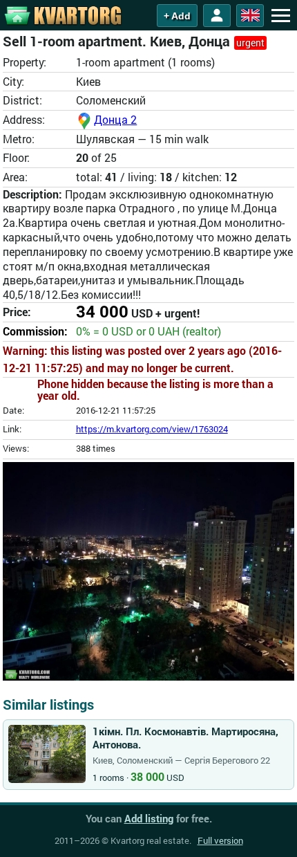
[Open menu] (280, 15)
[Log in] (217, 15)
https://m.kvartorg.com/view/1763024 (152, 429)
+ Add (177, 15)
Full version (220, 840)
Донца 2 (115, 119)
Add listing (148, 818)
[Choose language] (250, 15)
